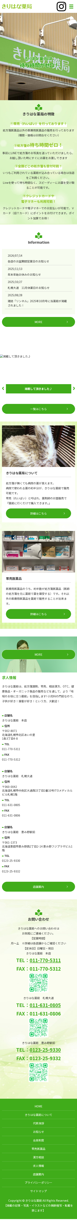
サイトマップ (38, 1191)
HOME (38, 1106)
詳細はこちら (38, 513)
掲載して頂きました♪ (38, 389)
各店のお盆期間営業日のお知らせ (28, 261)
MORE (38, 322)
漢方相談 (38, 1157)
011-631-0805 (45, 1004)
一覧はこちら (38, 409)
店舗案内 (38, 1174)
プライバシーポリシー (38, 1182)
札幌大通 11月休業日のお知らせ (29, 288)
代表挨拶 (38, 1123)
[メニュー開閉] (71, 6)
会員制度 (38, 1140)
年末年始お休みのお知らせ (24, 274)
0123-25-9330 (45, 1049)
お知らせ (38, 1132)
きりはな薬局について (38, 1115)
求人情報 (38, 1166)
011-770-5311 (45, 960)
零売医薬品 (38, 1149)
